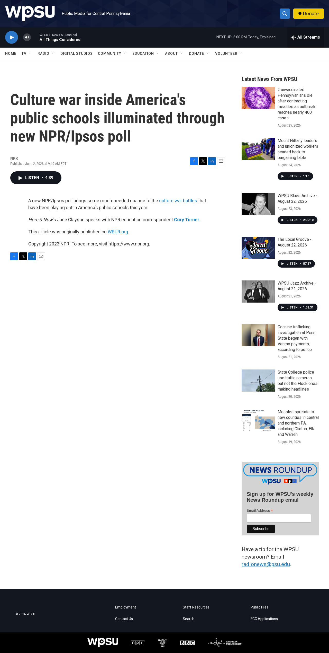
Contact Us (124, 619)
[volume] (27, 37)
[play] (11, 37)
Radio (43, 53)
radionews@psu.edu (266, 564)
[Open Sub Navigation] (30, 53)
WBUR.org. (118, 231)
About (171, 53)
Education (143, 53)
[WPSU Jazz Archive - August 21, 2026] (258, 291)
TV (24, 53)
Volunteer (226, 53)
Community (109, 53)
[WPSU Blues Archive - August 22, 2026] (258, 204)
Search (188, 619)
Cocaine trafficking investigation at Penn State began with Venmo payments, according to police (296, 338)
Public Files (259, 607)
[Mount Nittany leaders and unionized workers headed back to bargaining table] (258, 149)
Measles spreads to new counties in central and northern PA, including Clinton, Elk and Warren (298, 423)
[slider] (35, 37)
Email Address (260, 510)
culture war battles (178, 200)
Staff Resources (196, 607)
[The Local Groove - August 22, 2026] (258, 248)
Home (10, 53)
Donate (311, 13)
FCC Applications (264, 619)
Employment (125, 607)
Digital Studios (76, 53)
